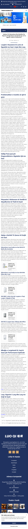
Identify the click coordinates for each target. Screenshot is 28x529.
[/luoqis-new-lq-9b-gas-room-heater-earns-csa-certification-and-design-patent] (4, 506)
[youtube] (23, 6)
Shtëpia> (4, 25)
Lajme (7, 25)
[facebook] (21, 6)
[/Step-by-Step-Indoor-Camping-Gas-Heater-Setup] (4, 512)
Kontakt (14, 472)
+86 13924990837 (6, 4)
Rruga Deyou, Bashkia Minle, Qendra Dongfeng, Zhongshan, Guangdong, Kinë (14, 2)
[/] (14, 436)
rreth (2, 389)
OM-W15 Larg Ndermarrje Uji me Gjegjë (13, 250)
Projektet (14, 469)
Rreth (14, 465)
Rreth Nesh (14, 463)
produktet (3, 414)
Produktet (14, 460)
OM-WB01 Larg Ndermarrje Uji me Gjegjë (13, 301)
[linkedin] (25, 6)
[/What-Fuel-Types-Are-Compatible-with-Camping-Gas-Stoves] (10, 512)
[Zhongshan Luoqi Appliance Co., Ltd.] (7, 10)
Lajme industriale (13, 25)
